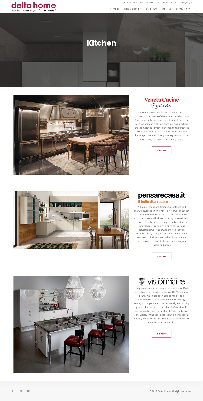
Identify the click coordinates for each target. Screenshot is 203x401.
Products (132, 9)
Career (134, 2)
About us (123, 2)
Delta (166, 9)
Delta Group (163, 2)
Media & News (147, 2)
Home (115, 9)
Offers (151, 9)
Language (186, 2)
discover (162, 150)
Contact (184, 9)
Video (174, 2)
